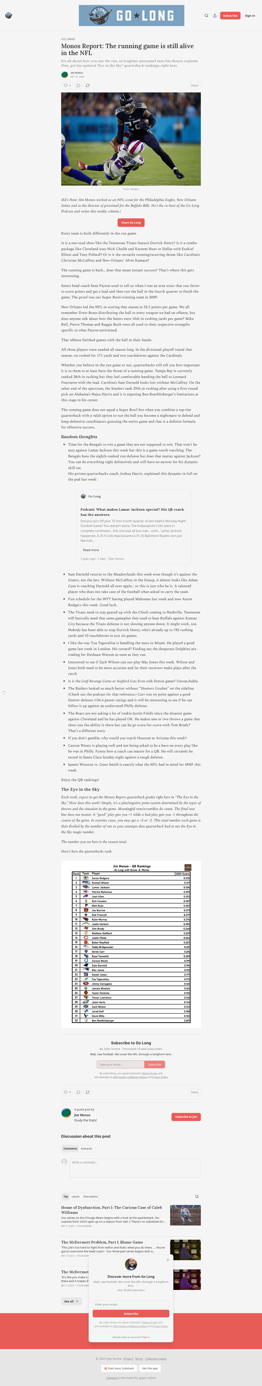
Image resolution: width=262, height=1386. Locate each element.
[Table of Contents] (4, 693)
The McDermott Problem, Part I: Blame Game (102, 1242)
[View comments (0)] (78, 85)
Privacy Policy (160, 1326)
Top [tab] (65, 1196)
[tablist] (77, 1148)
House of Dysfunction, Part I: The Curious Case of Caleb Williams (111, 1210)
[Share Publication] (215, 15)
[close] (168, 1260)
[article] (131, 1219)
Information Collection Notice (130, 1326)
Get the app (150, 1368)
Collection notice (155, 1358)
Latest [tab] (76, 1196)
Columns (68, 39)
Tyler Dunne (84, 1226)
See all (69, 1301)
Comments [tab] (70, 1148)
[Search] (206, 15)
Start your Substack (121, 1368)
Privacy (128, 1358)
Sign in (250, 15)
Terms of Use (149, 1322)
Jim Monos (76, 73)
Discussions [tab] (90, 1196)
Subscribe (230, 15)
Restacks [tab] (86, 1148)
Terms (139, 1358)
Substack (112, 1378)
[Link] (56, 437)
